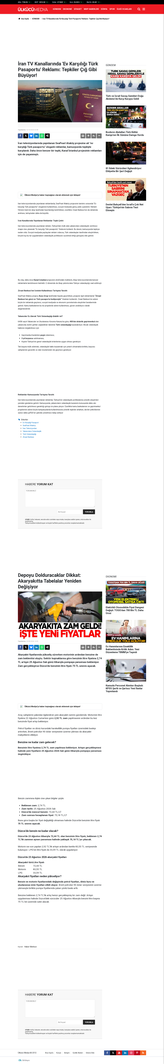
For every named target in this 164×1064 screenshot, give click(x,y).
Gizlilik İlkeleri (78, 1053)
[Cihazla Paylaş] (47, 135)
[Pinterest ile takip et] (137, 1052)
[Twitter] (25, 135)
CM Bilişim (26, 1060)
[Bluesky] (31, 135)
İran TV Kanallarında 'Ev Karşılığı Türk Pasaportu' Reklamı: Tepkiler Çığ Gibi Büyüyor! (76, 19)
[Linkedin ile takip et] (125, 1052)
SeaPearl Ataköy (29, 425)
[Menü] (143, 9)
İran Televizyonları (30, 428)
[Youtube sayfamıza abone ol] (119, 1052)
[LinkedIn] (36, 135)
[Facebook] (20, 135)
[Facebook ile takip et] (107, 1052)
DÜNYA (104, 9)
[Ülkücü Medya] (33, 9)
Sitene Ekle (90, 1053)
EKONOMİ (67, 9)
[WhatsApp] (41, 135)
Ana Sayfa (25, 19)
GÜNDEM (57, 9)
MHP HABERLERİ (91, 9)
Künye (58, 1053)
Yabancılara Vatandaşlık (32, 431)
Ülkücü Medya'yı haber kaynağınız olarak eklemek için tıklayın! (52, 195)
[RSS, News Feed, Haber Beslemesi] (143, 1052)
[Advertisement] (82, 40)
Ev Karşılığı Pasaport (31, 423)
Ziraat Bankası (28, 437)
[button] (88, 135)
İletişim (67, 1053)
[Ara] (139, 9)
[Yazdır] (83, 135)
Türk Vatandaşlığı (29, 434)
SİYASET (78, 9)
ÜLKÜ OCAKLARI (124, 9)
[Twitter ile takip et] (113, 1052)
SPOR (112, 9)
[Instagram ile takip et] (131, 1052)
